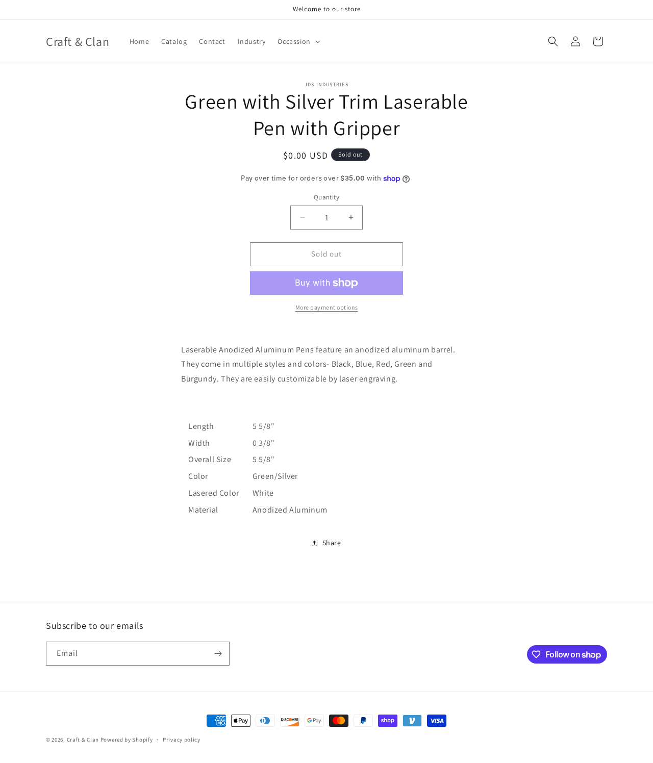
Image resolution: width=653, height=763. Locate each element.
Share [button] (331, 542)
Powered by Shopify (127, 739)
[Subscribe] (218, 654)
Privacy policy (181, 739)
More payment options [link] (326, 307)
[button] (297, 41)
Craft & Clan (83, 739)
